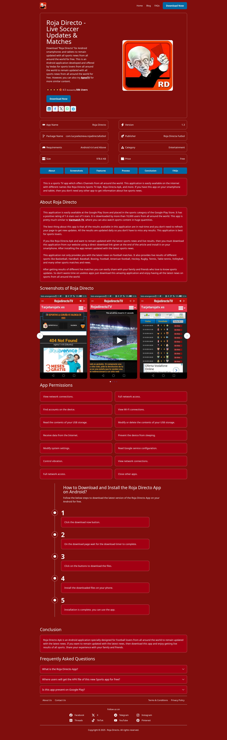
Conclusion (150, 170)
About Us (47, 700)
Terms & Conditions (158, 700)
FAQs (157, 5)
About (52, 170)
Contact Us (60, 700)
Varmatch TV (76, 219)
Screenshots (76, 170)
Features (101, 170)
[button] (40, 336)
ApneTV (85, 77)
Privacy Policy (177, 700)
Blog (148, 5)
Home (140, 5)
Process (126, 170)
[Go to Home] (43, 6)
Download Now (175, 5)
